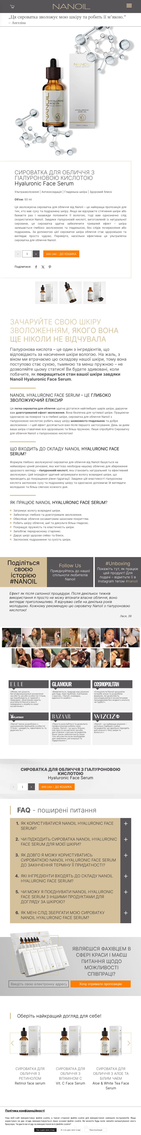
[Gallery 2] (94, 292)
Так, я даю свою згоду (45, 1130)
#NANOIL (23, 581)
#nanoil (132, 581)
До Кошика (67, 254)
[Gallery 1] (70, 292)
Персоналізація (95, 1130)
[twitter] (43, 267)
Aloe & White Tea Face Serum (111, 1078)
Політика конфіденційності (25, 1110)
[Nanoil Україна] (71, 6)
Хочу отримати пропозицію (100, 984)
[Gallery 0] (46, 292)
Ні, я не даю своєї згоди (70, 1130)
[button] (129, 5)
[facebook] (36, 267)
